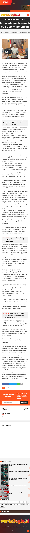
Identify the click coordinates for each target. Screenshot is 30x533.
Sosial (14, 504)
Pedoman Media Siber (20, 527)
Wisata (27, 504)
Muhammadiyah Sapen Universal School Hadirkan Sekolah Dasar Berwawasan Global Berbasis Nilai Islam (15, 122)
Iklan (27, 527)
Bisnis (6, 502)
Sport (17, 504)
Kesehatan (17, 502)
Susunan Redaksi (5, 527)
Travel (24, 504)
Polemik (6, 504)
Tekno (21, 504)
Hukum (9, 502)
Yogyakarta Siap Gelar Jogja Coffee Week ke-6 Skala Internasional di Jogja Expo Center (14, 239)
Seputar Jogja (10, 504)
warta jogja (18, 530)
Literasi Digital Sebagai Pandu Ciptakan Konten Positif (19, 471)
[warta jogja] (15, 524)
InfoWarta (13, 502)
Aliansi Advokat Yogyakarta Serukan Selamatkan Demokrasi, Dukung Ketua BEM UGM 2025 (13, 315)
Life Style (21, 502)
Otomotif (2, 504)
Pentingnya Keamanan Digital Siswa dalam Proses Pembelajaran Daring (18, 478)
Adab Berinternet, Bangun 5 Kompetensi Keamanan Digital (18, 465)
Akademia (2, 502)
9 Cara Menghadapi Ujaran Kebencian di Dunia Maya (18, 485)
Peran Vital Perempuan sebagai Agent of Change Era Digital (18, 492)
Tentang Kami (12, 527)
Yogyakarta (2, 506)
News (8, 388)
